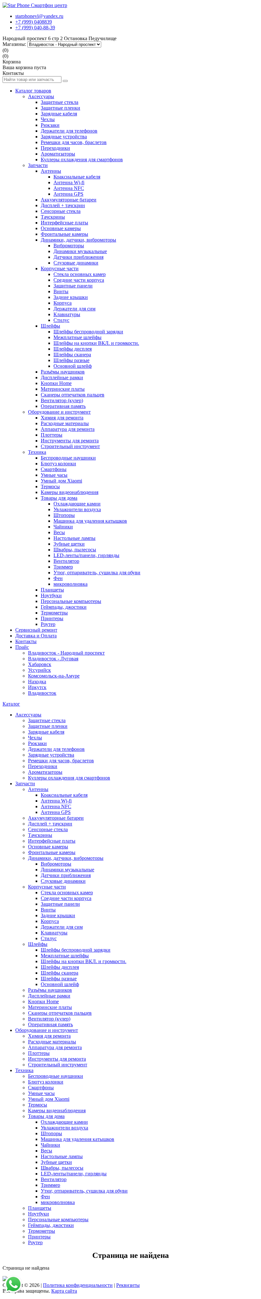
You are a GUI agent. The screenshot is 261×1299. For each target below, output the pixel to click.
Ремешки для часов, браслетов (74, 142)
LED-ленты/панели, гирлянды (86, 555)
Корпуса (62, 303)
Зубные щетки (69, 544)
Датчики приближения (78, 257)
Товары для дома (59, 498)
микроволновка (70, 584)
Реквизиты (128, 1285)
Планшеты (52, 589)
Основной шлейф (72, 366)
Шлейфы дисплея (72, 349)
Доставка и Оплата (36, 635)
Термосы (50, 486)
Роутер (48, 624)
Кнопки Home (56, 383)
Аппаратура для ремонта (68, 429)
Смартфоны (54, 469)
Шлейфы (50, 326)
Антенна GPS (68, 194)
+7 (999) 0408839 (33, 22)
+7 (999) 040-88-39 (35, 27)
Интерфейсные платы (64, 222)
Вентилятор (66, 561)
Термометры (54, 612)
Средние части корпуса (78, 280)
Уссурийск (39, 670)
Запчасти (38, 165)
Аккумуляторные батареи (68, 199)
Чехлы (48, 119)
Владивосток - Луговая (53, 658)
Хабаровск (39, 664)
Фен (58, 578)
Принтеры (52, 618)
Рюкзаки (50, 125)
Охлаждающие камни (77, 503)
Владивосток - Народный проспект (66, 653)
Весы (59, 532)
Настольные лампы (74, 538)
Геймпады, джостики (64, 607)
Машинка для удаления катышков (90, 521)
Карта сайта (64, 1291)
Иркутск (37, 687)
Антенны (51, 171)
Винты (60, 291)
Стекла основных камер (79, 274)
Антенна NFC (68, 188)
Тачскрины (53, 217)
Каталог (11, 704)
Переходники (55, 148)
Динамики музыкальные (80, 251)
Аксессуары (41, 96)
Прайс (22, 647)
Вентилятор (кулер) (62, 400)
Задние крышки (70, 297)
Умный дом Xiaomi (61, 480)
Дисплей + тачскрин (63, 205)
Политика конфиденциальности (78, 1285)
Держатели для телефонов (69, 131)
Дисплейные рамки (62, 377)
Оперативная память (63, 406)
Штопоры (64, 515)
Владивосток (42, 693)
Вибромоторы (68, 245)
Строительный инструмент (70, 446)
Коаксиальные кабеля (76, 176)
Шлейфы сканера (72, 354)
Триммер (63, 567)
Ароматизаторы (58, 153)
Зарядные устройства (64, 136)
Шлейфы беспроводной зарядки (88, 331)
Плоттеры (51, 435)
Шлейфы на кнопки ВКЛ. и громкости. (96, 343)
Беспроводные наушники (68, 458)
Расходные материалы (65, 423)
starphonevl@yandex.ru (39, 16)
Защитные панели (73, 285)
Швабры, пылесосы (74, 549)
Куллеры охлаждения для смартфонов (82, 159)
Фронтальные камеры (64, 234)
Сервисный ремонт (36, 630)
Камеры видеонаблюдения (69, 492)
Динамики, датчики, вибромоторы (78, 240)
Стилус (61, 320)
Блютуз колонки (58, 463)
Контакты (26, 641)
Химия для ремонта (62, 417)
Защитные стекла (59, 102)
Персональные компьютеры (71, 601)
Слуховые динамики (75, 262)
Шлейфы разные (71, 360)
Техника (37, 452)
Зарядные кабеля (59, 113)
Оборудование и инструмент (59, 412)
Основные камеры (61, 228)
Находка (37, 681)
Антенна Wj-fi (68, 182)
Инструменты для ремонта (70, 440)
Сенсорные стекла (61, 211)
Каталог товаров (33, 90)
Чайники (63, 526)
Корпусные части (60, 268)
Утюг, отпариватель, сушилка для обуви (96, 572)
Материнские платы (63, 389)
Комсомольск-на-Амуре (54, 676)
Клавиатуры (66, 314)
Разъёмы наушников (63, 371)
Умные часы (54, 475)
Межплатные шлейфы (77, 337)
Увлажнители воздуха (77, 509)
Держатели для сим (74, 308)
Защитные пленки (60, 108)
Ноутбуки (51, 595)
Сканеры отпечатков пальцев (72, 394)
